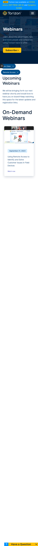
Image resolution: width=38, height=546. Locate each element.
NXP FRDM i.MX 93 (16, 5)
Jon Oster (7, 66)
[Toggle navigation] (32, 13)
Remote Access (9, 72)
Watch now (12, 171)
